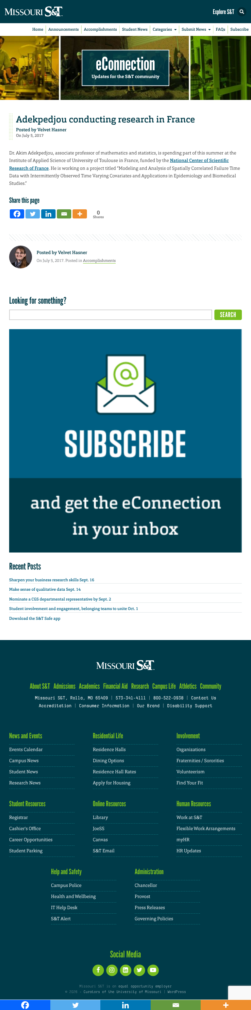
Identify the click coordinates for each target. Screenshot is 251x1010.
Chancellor (146, 886)
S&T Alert (61, 919)
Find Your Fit (189, 783)
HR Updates (188, 851)
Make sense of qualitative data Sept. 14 (45, 589)
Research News (25, 783)
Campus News (24, 761)
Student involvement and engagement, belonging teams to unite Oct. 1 (73, 608)
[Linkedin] (48, 213)
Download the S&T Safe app (34, 618)
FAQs (220, 29)
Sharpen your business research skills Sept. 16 (51, 580)
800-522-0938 (168, 698)
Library (100, 818)
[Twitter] (32, 213)
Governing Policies (154, 919)
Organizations (191, 750)
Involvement (188, 735)
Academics (89, 686)
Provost (142, 897)
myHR (183, 840)
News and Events (25, 735)
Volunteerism (190, 772)
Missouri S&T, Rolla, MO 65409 (71, 698)
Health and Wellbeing (73, 897)
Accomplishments (100, 29)
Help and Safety (66, 871)
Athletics (187, 686)
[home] (46, 12)
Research (140, 686)
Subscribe (239, 29)
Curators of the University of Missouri (122, 992)
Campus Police (66, 886)
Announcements (63, 29)
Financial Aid (115, 686)
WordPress (176, 992)
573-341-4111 (130, 698)
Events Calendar (26, 750)
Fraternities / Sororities (200, 761)
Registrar (18, 818)
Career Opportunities (31, 840)
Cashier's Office (25, 829)
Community (210, 686)
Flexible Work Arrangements (205, 829)
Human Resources (193, 803)
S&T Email (103, 851)
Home (37, 29)
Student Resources (27, 803)
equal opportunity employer (145, 986)
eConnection (125, 64)
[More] (80, 213)
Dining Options (108, 761)
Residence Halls (109, 750)
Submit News (194, 29)
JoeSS (98, 829)
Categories (162, 29)
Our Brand (148, 706)
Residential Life (108, 735)
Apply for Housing (111, 783)
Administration (149, 871)
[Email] (64, 213)
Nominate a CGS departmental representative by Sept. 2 (60, 599)
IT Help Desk (64, 908)
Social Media (125, 954)
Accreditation (55, 706)
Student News (134, 29)
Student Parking (25, 851)
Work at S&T (189, 818)
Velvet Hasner (51, 130)
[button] (241, 11)
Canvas (100, 840)
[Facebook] (17, 213)
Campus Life (164, 686)
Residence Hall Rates (114, 772)
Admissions (64, 686)
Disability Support (189, 706)
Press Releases (150, 908)
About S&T (40, 686)
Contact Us (203, 698)
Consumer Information (104, 706)
